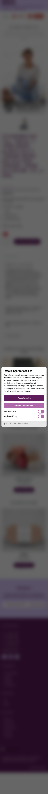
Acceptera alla (24, 398)
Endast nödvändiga (24, 405)
